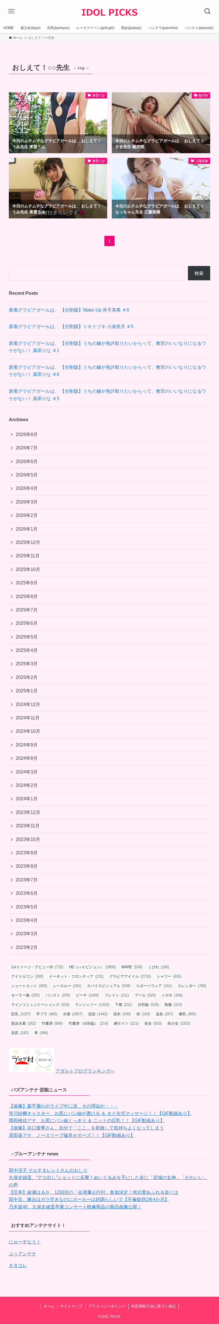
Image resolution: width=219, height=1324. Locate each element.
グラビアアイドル (130, 976)
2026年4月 (27, 488)
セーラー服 (25, 995)
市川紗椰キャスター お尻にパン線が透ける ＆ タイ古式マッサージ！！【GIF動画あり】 (100, 1113)
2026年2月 (27, 515)
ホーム (48, 1306)
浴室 (98, 1014)
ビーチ (87, 995)
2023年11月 (28, 825)
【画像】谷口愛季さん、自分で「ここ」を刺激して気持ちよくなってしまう (86, 1127)
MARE (131, 967)
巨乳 (21, 1014)
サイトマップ (71, 1306)
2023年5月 (27, 907)
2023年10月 (28, 839)
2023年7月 (27, 879)
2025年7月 (27, 609)
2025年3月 (27, 663)
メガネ (171, 995)
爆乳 (187, 1014)
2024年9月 (27, 744)
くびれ (158, 967)
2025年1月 (27, 690)
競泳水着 (23, 1023)
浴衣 (122, 1014)
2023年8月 (27, 866)
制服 (173, 1004)
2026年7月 (27, 447)
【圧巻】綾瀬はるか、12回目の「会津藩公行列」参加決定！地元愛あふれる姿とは (93, 1192)
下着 (123, 1004)
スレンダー (192, 986)
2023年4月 (27, 920)
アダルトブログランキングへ (85, 1071)
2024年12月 (28, 704)
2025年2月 (27, 677)
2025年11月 (28, 555)
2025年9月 (27, 582)
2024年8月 (27, 758)
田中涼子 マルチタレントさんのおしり (48, 1170)
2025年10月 (28, 569)
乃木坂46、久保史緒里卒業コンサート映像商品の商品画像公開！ (75, 1206)
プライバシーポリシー (106, 1306)
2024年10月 (28, 731)
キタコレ (18, 1265)
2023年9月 (27, 852)
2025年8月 (27, 596)
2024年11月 (28, 717)
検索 (199, 273)
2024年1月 (27, 798)
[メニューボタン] (11, 11)
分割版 (148, 1004)
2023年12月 (28, 812)
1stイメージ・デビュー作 (37, 967)
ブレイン (116, 995)
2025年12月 (28, 542)
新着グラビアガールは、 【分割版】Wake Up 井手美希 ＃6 (69, 310)
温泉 (164, 1014)
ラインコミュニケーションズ (40, 1004)
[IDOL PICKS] (109, 11)
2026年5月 (27, 474)
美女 (153, 1023)
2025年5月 (27, 637)
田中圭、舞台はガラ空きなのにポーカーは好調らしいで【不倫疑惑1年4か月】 (89, 1199)
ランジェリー (92, 1004)
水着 (72, 1014)
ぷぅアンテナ (22, 1253)
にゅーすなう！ (25, 1241)
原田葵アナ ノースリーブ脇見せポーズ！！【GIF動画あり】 (72, 1135)
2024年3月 (27, 772)
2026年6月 (27, 461)
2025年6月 (27, 623)
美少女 (178, 1023)
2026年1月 (27, 529)
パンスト (57, 995)
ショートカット (29, 986)
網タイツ (126, 1023)
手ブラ (46, 1014)
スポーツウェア (154, 986)
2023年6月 (27, 893)
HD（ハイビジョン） (92, 967)
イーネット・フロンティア (76, 976)
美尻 (20, 1033)
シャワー (169, 976)
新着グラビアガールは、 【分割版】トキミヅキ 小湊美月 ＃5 (71, 326)
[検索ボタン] (207, 11)
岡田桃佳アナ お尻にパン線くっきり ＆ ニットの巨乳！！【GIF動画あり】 (87, 1120)
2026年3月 (27, 502)
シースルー (67, 986)
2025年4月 (27, 650)
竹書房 (52, 1023)
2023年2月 (27, 947)
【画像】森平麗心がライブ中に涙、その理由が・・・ (63, 1106)
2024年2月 (27, 785)
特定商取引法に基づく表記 (153, 1306)
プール (145, 995)
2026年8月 (27, 434)
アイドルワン (27, 976)
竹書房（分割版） (88, 1023)
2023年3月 (27, 933)
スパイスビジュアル (108, 986)
